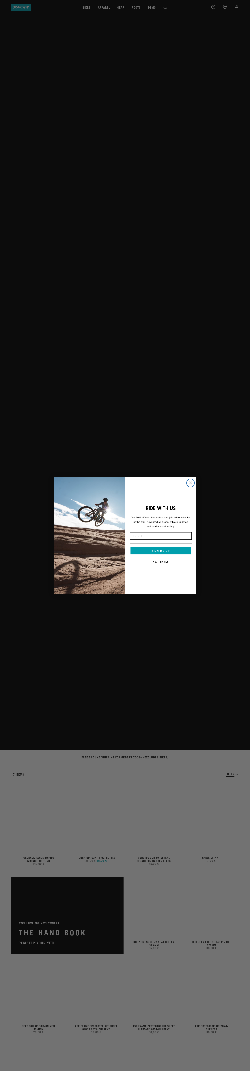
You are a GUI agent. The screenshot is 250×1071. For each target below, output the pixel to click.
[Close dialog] (190, 483)
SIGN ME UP (161, 551)
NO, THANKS (161, 561)
